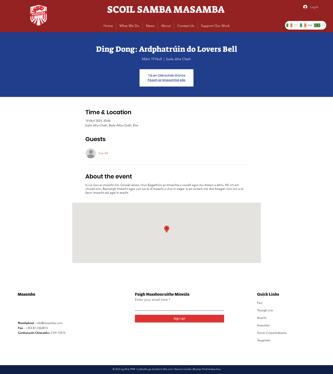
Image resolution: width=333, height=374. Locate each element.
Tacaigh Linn (265, 310)
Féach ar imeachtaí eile (166, 80)
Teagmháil (263, 340)
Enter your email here (151, 299)
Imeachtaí (263, 325)
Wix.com (167, 369)
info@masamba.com (49, 323)
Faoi (260, 303)
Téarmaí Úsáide (182, 369)
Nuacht (261, 318)
